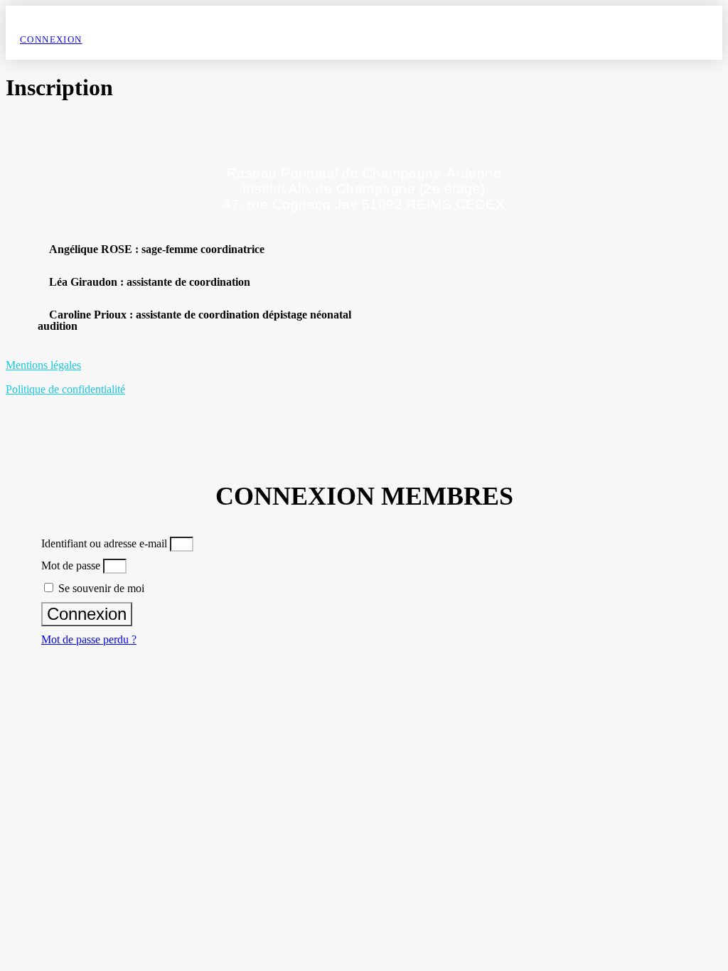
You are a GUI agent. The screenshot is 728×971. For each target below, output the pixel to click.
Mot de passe (70, 565)
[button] (236, 249)
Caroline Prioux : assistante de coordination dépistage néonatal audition (194, 320)
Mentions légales (43, 365)
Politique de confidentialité (65, 389)
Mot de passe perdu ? (88, 639)
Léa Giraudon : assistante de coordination (149, 282)
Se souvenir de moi (99, 588)
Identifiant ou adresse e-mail (104, 543)
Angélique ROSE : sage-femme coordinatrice (156, 249)
